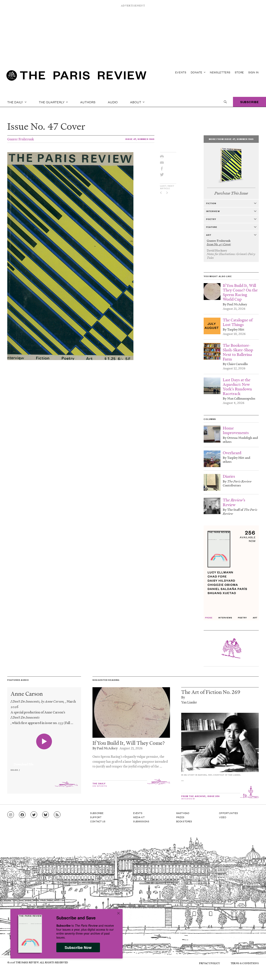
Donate (197, 72)
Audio (113, 102)
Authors (88, 102)
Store (239, 72)
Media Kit (139, 817)
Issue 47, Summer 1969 (140, 139)
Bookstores (184, 821)
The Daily (15, 102)
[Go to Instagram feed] (10, 815)
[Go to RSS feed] (57, 815)
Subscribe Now (78, 947)
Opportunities (228, 813)
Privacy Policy (209, 963)
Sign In (253, 72)
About (136, 102)
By (183, 697)
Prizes (180, 817)
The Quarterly (52, 102)
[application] (44, 762)
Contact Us (97, 821)
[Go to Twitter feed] (34, 815)
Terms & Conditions (245, 963)
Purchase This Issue (231, 193)
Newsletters (220, 72)
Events (180, 72)
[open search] (225, 102)
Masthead (183, 813)
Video (222, 817)
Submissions (141, 821)
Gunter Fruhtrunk (20, 139)
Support (95, 817)
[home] (76, 77)
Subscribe (249, 102)
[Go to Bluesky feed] (45, 815)
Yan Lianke (189, 702)
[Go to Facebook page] (22, 815)
